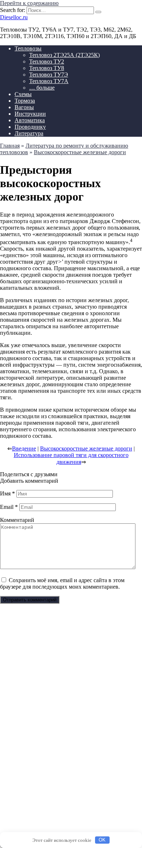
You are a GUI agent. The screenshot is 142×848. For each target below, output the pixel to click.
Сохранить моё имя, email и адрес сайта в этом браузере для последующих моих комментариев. (62, 583)
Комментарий (17, 520)
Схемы (23, 94)
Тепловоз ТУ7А (48, 81)
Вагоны (24, 107)
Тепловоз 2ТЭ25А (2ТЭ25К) (64, 55)
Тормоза (25, 101)
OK (102, 840)
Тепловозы (28, 48)
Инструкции (30, 114)
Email (9, 507)
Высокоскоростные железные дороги (86, 448)
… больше (42, 88)
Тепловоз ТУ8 (46, 68)
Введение (24, 448)
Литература (29, 133)
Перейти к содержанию (29, 3)
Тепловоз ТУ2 (46, 61)
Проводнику (30, 127)
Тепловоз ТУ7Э (48, 74)
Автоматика (30, 120)
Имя (7, 493)
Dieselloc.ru (14, 17)
